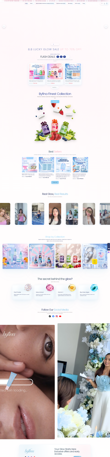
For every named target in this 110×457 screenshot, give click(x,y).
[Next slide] (105, 26)
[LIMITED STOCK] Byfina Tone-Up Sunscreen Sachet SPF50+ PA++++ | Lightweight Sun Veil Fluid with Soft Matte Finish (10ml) (63, 175)
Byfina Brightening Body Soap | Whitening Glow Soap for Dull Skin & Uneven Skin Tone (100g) (46, 175)
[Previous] (46, 214)
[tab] (52, 44)
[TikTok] (50, 316)
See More (55, 87)
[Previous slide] (4, 26)
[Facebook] (53, 316)
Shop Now (55, 101)
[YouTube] (60, 316)
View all (55, 182)
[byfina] (29, 451)
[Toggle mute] (76, 223)
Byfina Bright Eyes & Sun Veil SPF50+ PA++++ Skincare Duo (28, 174)
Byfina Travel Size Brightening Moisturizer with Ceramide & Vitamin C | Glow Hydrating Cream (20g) (79, 175)
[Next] (64, 214)
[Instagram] (57, 316)
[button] (31, 3)
